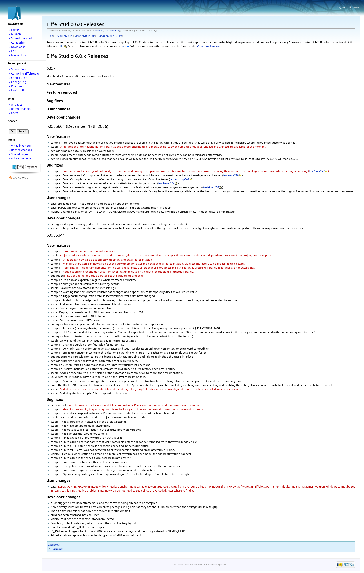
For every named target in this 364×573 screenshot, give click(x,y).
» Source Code (18, 69)
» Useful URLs (17, 90)
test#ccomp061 (179, 179)
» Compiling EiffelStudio (24, 73)
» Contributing (18, 78)
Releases (57, 548)
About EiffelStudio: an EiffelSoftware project (205, 564)
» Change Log (17, 82)
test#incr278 (231, 175)
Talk (106, 30)
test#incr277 (317, 171)
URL (61, 46)
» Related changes (20, 150)
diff (51, 35)
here (123, 46)
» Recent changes (20, 109)
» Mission (15, 34)
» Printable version (20, 158)
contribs (114, 30)
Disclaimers (178, 564)
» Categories (17, 42)
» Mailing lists (17, 55)
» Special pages (18, 154)
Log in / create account (349, 7)
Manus (98, 30)
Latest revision (82, 35)
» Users (13, 113)
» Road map (16, 86)
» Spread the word (20, 38)
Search (12, 121)
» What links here (20, 145)
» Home (14, 30)
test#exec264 (166, 183)
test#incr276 (211, 187)
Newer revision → (107, 35)
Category (53, 544)
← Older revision (63, 35)
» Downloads (17, 47)
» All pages (15, 104)
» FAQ (12, 51)
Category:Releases (208, 46)
